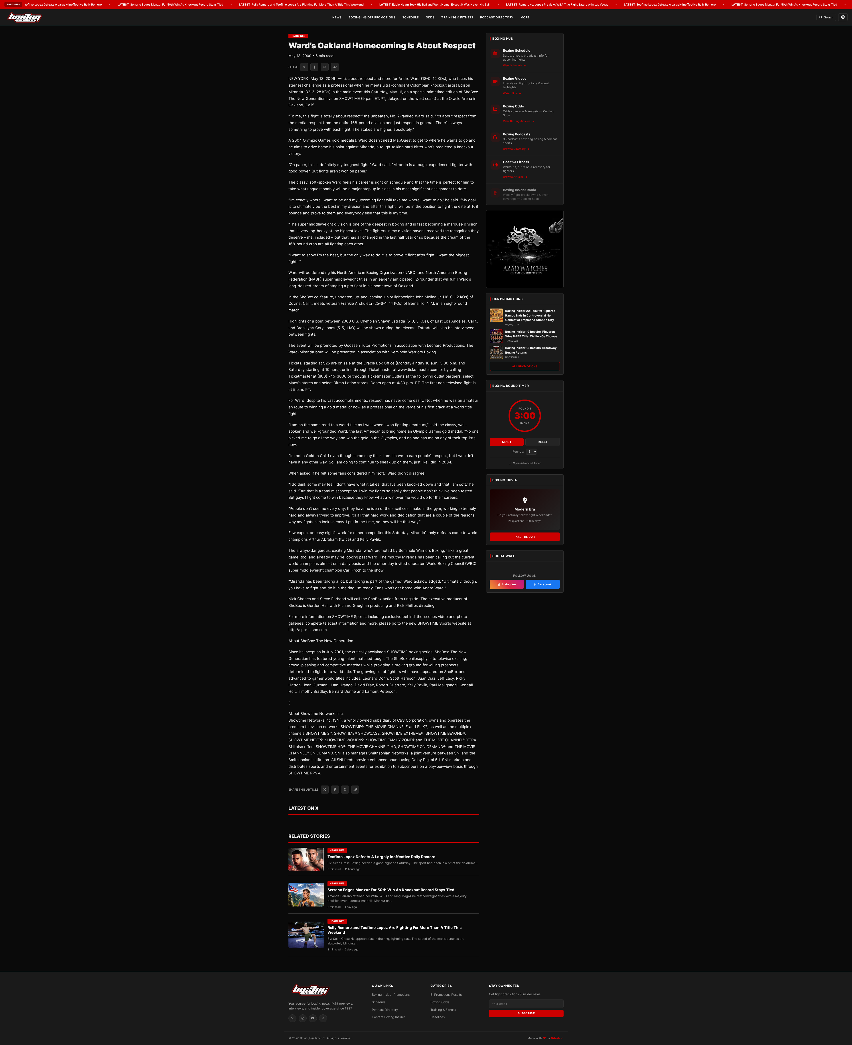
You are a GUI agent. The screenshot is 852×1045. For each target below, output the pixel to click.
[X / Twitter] (292, 1018)
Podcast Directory (496, 17)
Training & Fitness (457, 17)
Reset (542, 441)
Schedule (410, 17)
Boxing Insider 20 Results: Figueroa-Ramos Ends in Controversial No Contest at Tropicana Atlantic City (531, 315)
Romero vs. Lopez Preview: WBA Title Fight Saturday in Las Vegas (557, 4)
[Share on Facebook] (314, 67)
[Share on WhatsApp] (325, 67)
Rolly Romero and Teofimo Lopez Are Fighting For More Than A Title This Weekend (301, 4)
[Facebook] (323, 1018)
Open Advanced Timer (526, 463)
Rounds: (519, 451)
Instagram (509, 584)
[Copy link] (335, 67)
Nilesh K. (557, 1038)
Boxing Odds (439, 1002)
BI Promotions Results (446, 994)
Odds (430, 17)
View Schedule (513, 65)
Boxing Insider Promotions (372, 17)
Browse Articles (513, 176)
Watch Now (510, 93)
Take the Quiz (525, 536)
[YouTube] (313, 1018)
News (336, 17)
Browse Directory (514, 148)
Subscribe (526, 1013)
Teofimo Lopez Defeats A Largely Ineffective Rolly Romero (56, 4)
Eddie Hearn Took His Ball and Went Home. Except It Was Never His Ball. (434, 4)
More (525, 17)
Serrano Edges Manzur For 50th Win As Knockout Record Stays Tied (170, 4)
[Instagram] (303, 1018)
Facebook (544, 584)
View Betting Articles (517, 121)
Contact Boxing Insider (388, 1017)
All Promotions (525, 366)
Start (506, 441)
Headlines (298, 36)
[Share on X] (304, 67)
